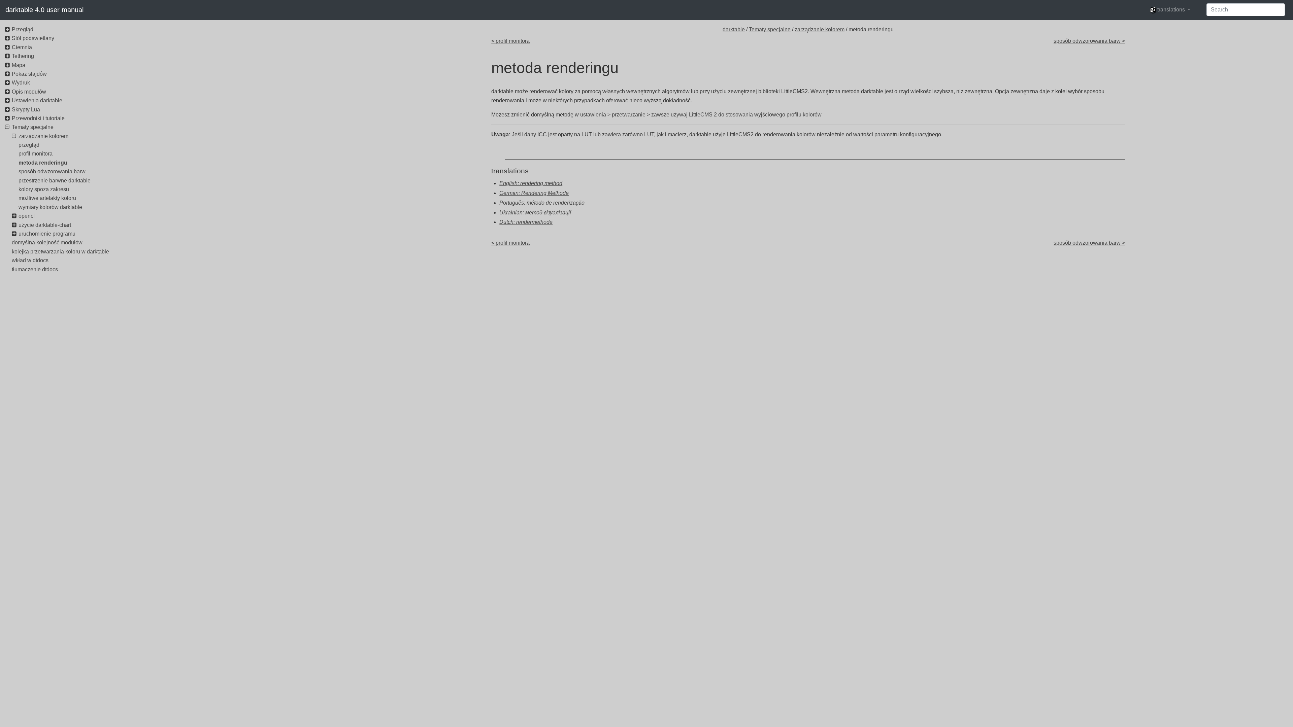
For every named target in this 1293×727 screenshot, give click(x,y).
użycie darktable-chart (45, 225)
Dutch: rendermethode (526, 222)
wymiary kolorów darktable (50, 207)
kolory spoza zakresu (44, 189)
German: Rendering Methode (534, 193)
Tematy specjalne (770, 29)
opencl (27, 216)
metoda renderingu (43, 163)
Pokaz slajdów (29, 74)
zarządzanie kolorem (819, 29)
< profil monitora (510, 41)
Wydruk (21, 82)
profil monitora (36, 154)
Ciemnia (22, 47)
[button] (1170, 10)
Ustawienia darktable (37, 100)
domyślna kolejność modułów (47, 242)
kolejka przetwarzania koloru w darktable (60, 251)
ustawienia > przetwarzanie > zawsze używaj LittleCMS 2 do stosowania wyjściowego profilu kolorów (701, 114)
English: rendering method (530, 183)
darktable (734, 29)
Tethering (23, 56)
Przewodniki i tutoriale (38, 118)
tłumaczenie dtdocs (35, 269)
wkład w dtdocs (30, 260)
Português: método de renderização (542, 203)
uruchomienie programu (47, 234)
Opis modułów (29, 92)
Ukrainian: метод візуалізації (535, 212)
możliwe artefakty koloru (47, 198)
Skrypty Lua (26, 109)
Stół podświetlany (33, 38)
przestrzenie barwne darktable (55, 180)
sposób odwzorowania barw (52, 171)
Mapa (18, 65)
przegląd (29, 145)
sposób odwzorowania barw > (1089, 41)
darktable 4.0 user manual (44, 9)
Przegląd (22, 29)
